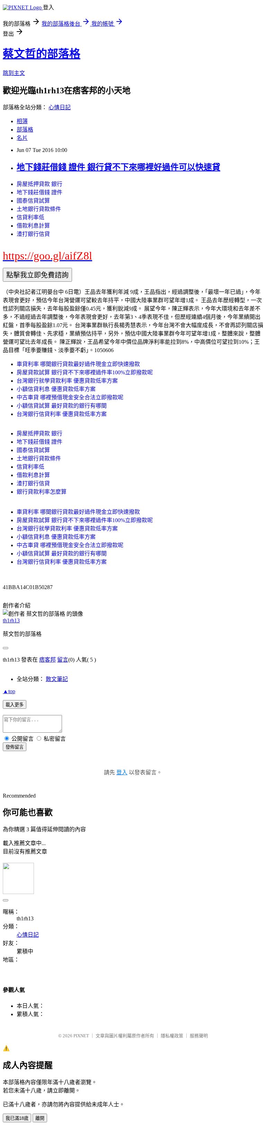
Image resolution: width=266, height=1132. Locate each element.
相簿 (22, 121)
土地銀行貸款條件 (39, 209)
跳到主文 (14, 73)
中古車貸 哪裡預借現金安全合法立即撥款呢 (70, 397)
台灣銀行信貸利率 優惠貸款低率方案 (62, 414)
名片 (22, 138)
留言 (62, 660)
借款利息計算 (33, 226)
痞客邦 (47, 660)
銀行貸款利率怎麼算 (41, 492)
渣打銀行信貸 (33, 234)
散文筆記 (57, 679)
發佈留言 (15, 747)
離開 (39, 1118)
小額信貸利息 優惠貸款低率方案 (56, 389)
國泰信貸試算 (33, 201)
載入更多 (15, 704)
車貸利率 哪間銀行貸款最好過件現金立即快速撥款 (78, 364)
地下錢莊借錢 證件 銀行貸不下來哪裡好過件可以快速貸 (118, 167)
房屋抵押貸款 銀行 (39, 184)
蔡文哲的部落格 (41, 54)
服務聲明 (199, 1035)
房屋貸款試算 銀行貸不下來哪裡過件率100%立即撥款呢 (85, 372)
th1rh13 (11, 620)
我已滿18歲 (17, 1118)
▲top (9, 691)
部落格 (25, 130)
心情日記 (59, 107)
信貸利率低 (30, 217)
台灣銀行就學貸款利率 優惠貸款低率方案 (67, 381)
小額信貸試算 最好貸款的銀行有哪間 (62, 406)
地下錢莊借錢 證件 (39, 192)
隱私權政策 (172, 1035)
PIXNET (81, 1035)
